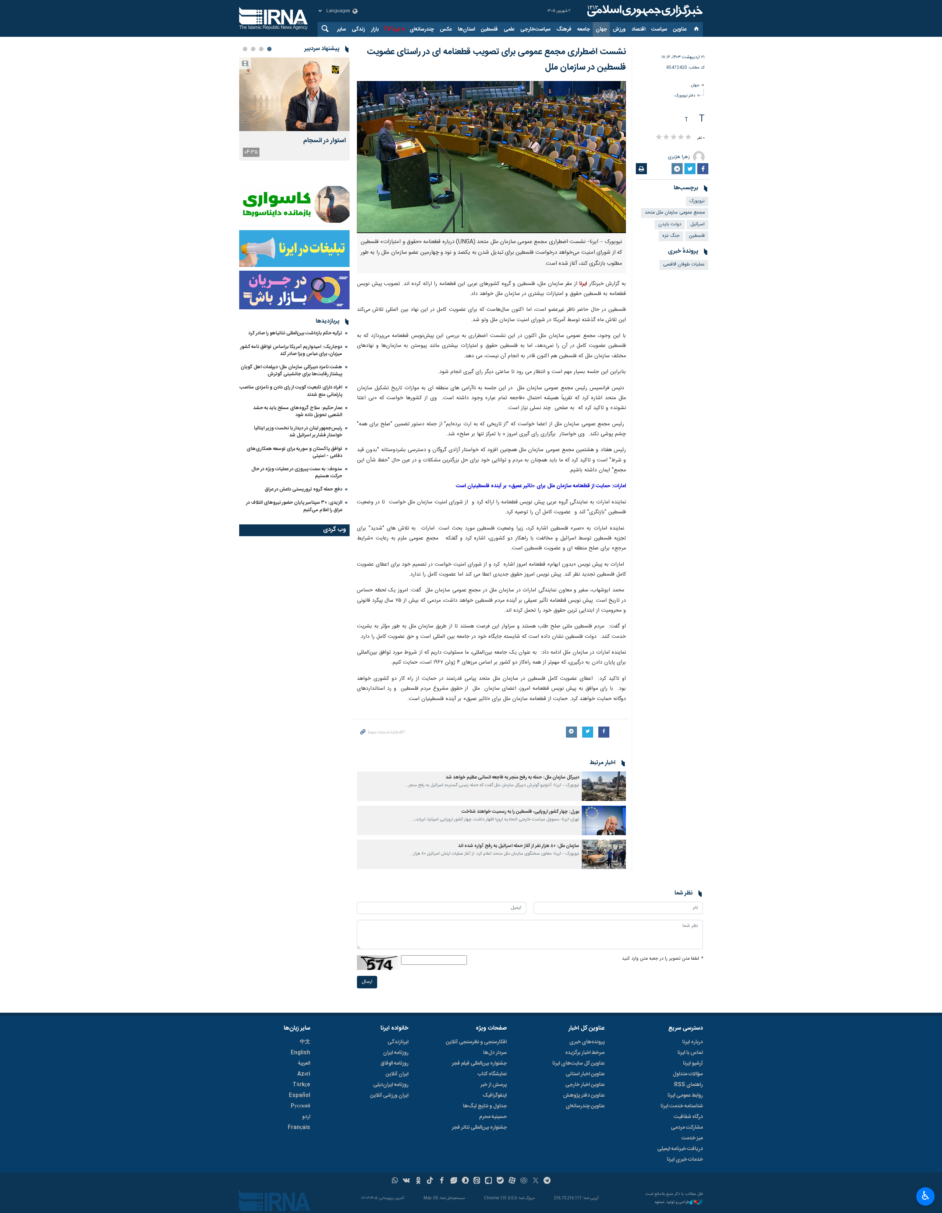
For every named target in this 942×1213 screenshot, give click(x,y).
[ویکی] (406, 1181)
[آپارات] (512, 1181)
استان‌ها (466, 29)
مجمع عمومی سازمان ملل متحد (675, 213)
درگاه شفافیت (688, 1116)
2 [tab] (261, 49)
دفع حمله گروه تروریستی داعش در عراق (303, 489)
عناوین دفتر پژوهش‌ (584, 1095)
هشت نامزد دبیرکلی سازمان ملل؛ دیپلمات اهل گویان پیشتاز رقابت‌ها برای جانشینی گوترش (291, 370)
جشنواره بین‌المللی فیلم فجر (479, 1063)
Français (299, 1127)
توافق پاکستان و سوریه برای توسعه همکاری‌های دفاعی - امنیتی (294, 452)
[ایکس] (536, 1181)
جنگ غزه (671, 236)
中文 (305, 1042)
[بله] (500, 1181)
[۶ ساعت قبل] (294, 94)
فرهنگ (563, 29)
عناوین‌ (680, 29)
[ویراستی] (453, 1181)
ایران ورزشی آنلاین (389, 1095)
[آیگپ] (488, 1181)
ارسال (367, 982)
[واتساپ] (395, 1181)
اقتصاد (638, 29)
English (300, 1052)
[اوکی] (418, 1181)
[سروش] (465, 1181)
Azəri (303, 1074)
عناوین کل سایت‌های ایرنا (578, 1063)
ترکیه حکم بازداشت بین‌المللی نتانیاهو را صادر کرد (295, 333)
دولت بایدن (669, 224)
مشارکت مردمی (687, 1127)
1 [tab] (269, 49)
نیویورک (697, 201)
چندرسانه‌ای (422, 29)
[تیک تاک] (430, 1181)
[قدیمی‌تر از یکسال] (604, 786)
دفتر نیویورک (685, 95)
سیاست (659, 29)
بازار (375, 29)
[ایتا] (477, 1181)
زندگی (358, 29)
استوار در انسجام (324, 141)
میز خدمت (692, 1138)
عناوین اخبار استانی (585, 1074)
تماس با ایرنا (690, 1052)
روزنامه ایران (395, 1052)
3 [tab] (253, 49)
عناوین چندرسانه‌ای (585, 1106)
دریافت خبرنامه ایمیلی (680, 1149)
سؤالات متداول (688, 1074)
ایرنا (644, 11)
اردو (306, 1116)
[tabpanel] (294, 109)
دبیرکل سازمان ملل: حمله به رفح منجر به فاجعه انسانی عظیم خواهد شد (512, 777)
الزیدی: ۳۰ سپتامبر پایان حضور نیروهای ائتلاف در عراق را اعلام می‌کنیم (294, 506)
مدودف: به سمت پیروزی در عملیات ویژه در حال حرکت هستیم (296, 472)
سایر (341, 29)
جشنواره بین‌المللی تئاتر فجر (479, 1127)
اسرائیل (697, 224)
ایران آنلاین (397, 1074)
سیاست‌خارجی (535, 29)
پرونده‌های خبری (587, 1042)
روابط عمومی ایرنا (685, 1095)
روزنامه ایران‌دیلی (390, 1084)
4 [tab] (245, 49)
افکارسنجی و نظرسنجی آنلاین (476, 1042)
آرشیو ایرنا (693, 1063)
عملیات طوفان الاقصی (684, 264)
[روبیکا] (524, 1181)
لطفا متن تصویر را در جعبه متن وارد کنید (662, 958)
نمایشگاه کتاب (492, 1074)
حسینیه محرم (493, 1116)
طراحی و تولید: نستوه (672, 1202)
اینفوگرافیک (494, 1095)
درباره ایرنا (692, 1042)
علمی (509, 29)
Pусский (300, 1106)
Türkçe (301, 1084)
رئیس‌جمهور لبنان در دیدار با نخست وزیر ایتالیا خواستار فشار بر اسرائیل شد (298, 431)
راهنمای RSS (688, 1084)
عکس (446, 29)
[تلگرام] (547, 1181)
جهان (601, 29)
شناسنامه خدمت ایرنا (682, 1106)
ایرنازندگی (397, 1042)
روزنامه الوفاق (394, 1063)
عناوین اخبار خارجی (585, 1084)
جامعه (583, 29)
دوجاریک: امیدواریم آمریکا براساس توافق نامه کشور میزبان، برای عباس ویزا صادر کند (291, 350)
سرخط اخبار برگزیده (585, 1052)
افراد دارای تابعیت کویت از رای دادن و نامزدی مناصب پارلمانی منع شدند (291, 390)
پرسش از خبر (494, 1084)
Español (299, 1095)
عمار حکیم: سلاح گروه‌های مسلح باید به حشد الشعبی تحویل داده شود (297, 411)
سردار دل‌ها (495, 1052)
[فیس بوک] (442, 1181)
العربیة (304, 1063)
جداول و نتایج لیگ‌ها (485, 1106)
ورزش (619, 29)
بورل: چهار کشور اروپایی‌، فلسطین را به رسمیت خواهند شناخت (520, 812)
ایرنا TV (391, 29)
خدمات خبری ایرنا (685, 1159)
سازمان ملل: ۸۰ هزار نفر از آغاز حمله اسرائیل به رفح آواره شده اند (518, 846)
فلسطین (489, 29)
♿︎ (925, 1195)
